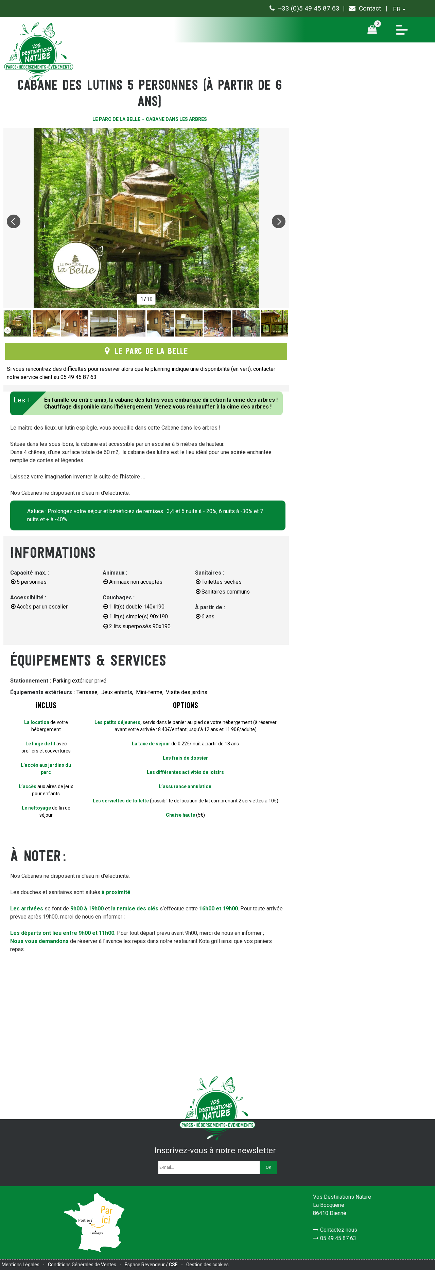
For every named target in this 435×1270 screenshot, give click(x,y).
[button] (374, 29)
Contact (370, 8)
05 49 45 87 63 (338, 1238)
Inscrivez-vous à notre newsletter (215, 1150)
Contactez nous (338, 1230)
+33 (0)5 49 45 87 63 (309, 8)
